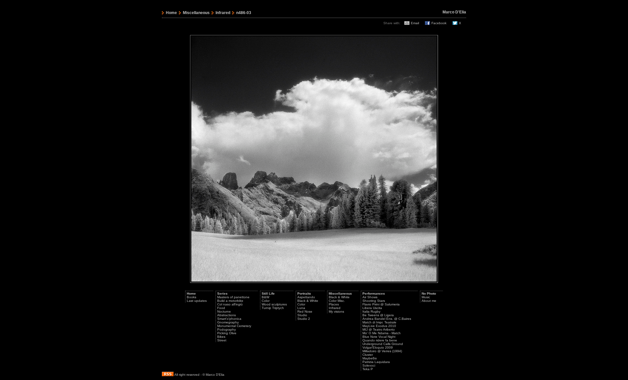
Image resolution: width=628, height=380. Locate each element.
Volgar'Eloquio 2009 (377, 347)
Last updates (197, 300)
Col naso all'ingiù (230, 304)
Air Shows (369, 297)
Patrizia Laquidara (376, 362)
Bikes (221, 336)
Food (221, 308)
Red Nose (304, 311)
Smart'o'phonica (229, 318)
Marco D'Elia (454, 12)
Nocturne (224, 311)
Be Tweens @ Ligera (378, 315)
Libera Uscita (372, 308)
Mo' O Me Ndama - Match (381, 333)
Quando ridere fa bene (379, 340)
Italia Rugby (371, 311)
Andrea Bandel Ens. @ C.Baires (386, 318)
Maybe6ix (369, 358)
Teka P (367, 369)
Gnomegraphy (228, 322)
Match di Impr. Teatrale (379, 322)
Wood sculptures (274, 304)
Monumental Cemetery (234, 326)
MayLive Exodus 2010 (379, 326)
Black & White (307, 300)
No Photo (429, 293)
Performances (373, 293)
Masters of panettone (233, 297)
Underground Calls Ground (382, 344)
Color (266, 300)
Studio (302, 315)
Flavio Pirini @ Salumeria (381, 304)
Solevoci (368, 365)
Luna (301, 308)
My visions (336, 311)
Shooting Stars (373, 300)
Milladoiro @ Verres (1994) (382, 351)
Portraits (304, 293)
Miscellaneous (196, 12)
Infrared (223, 12)
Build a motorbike (230, 300)
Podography (226, 329)
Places (334, 304)
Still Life (268, 293)
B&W (265, 297)
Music (426, 297)
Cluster (367, 354)
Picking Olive (226, 333)
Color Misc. (337, 300)
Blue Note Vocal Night (378, 336)
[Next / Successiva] (314, 282)
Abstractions (226, 315)
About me (429, 300)
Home (171, 12)
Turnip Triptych (273, 308)
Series (222, 293)
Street (221, 340)
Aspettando (306, 297)
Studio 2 (303, 318)
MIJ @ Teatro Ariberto (378, 329)
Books (191, 297)
